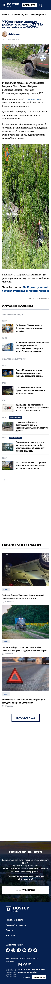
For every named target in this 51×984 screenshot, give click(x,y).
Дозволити (39, 977)
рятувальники (43, 298)
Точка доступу (31, 99)
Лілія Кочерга (14, 34)
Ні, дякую (26, 977)
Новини (5, 14)
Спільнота (29, 5)
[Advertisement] (25, 512)
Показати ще (25, 717)
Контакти (10, 935)
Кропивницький (20, 14)
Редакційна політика (16, 925)
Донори (9, 930)
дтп (34, 298)
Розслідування (38, 14)
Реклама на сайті (14, 919)
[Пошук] (39, 5)
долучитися (25, 890)
